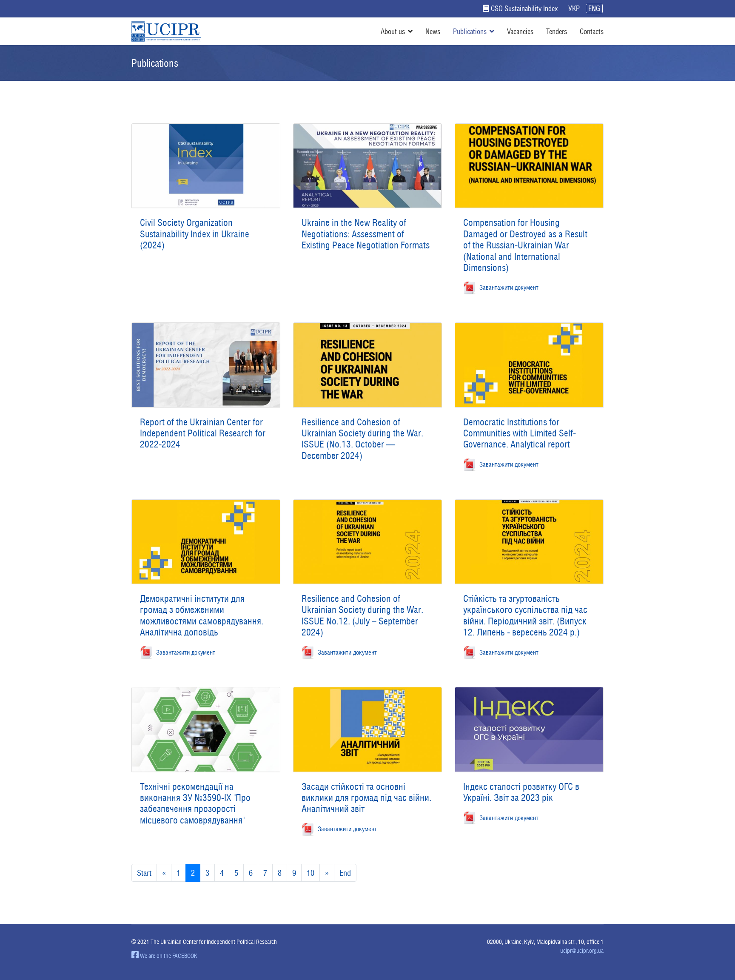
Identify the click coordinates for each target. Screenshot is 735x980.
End (345, 872)
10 (310, 872)
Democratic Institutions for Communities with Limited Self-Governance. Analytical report (519, 433)
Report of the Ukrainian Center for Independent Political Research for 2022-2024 (202, 433)
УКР (574, 8)
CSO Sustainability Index (524, 8)
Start (144, 872)
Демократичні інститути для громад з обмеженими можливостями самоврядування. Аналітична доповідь (201, 615)
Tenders (556, 31)
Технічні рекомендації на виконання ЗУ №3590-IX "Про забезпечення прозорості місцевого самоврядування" (195, 803)
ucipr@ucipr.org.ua (582, 950)
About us (393, 31)
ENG (594, 8)
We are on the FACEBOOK (168, 955)
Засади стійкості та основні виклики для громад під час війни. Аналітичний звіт (366, 798)
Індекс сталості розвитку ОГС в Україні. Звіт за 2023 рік (521, 792)
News (432, 31)
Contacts (592, 31)
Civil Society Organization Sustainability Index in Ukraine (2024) (194, 234)
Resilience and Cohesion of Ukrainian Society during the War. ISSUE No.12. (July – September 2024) (362, 615)
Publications (470, 31)
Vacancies (520, 31)
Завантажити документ (507, 287)
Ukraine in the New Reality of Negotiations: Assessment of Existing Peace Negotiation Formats (366, 234)
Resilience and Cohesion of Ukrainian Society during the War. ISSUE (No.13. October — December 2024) (362, 438)
